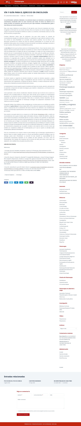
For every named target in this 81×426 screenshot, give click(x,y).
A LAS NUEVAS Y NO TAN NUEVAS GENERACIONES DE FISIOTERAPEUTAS (67, 173)
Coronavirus (63, 77)
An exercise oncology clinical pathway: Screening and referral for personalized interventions (26, 160)
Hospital (71, 100)
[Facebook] (58, 2)
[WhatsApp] (26, 182)
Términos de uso (28, 424)
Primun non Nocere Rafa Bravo (66, 218)
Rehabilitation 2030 (42, 114)
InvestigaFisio (62, 220)
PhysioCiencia (62, 319)
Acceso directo (62, 68)
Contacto (39, 5)
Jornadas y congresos (67, 104)
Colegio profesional (72, 71)
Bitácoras (67, 69)
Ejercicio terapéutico (65, 79)
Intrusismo (67, 102)
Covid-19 (69, 77)
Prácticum (63, 117)
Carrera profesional (63, 71)
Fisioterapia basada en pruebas (67, 88)
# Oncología (18, 174)
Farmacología (63, 85)
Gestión (62, 98)
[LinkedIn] (16, 182)
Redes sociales (64, 119)
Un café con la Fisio (64, 208)
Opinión (61, 150)
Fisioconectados (63, 202)
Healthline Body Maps (64, 193)
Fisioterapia (19, 1)
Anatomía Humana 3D (64, 189)
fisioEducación (32, 5)
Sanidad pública (63, 123)
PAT (60, 169)
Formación (61, 140)
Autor (43, 5)
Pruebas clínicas (63, 114)
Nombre (20, 395)
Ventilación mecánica (63, 127)
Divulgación (62, 136)
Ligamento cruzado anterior (65, 108)
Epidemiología (69, 81)
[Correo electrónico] (31, 182)
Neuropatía (61, 110)
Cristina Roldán (63, 206)
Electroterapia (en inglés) (65, 260)
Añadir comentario (22, 399)
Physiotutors (62, 214)
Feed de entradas (63, 354)
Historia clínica (64, 100)
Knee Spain (62, 204)
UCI (60, 125)
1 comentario (65, 382)
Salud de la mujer (63, 156)
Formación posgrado (65, 95)
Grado (67, 98)
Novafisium (62, 240)
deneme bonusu (63, 341)
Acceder (61, 352)
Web (51, 395)
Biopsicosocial (62, 69)
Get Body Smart (63, 191)
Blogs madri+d (8, 5)
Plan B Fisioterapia (63, 230)
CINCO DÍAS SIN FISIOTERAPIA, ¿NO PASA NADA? (68, 177)
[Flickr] (64, 2)
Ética (73, 128)
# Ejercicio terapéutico (9, 174)
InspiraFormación (63, 282)
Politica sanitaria (65, 112)
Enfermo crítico (62, 81)
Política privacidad (47, 424)
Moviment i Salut (63, 238)
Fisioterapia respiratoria (66, 91)
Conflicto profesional (66, 75)
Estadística (68, 82)
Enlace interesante (63, 138)
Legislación (62, 106)
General (61, 144)
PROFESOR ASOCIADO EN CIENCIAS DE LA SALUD (68, 181)
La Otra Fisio (62, 212)
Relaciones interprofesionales (65, 121)
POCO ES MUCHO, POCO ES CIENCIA (68, 165)
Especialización (62, 82)
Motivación (74, 108)
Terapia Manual (63, 158)
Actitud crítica (68, 68)
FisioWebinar (62, 280)
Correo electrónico (38, 395)
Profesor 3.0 (62, 228)
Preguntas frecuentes (37, 424)
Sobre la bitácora (23, 5)
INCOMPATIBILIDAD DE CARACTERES (63, 381)
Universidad (67, 125)
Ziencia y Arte (62, 224)
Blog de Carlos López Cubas (66, 222)
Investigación (62, 146)
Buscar (74, 12)
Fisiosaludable (62, 232)
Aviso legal (54, 424)
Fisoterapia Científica (64, 236)
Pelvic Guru (62, 297)
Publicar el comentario (23, 414)
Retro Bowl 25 (62, 336)
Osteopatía (72, 110)
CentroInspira (62, 200)
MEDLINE (61, 311)
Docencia (63, 142)
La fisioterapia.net (63, 226)
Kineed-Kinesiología (64, 273)
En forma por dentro (64, 210)
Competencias (62, 73)
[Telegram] (21, 182)
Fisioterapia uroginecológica (65, 93)
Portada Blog (16, 5)
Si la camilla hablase (64, 284)
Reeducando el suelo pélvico (66, 299)
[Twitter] (61, 2)
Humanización (62, 102)
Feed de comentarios (64, 356)
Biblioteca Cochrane (64, 306)
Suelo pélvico (71, 123)
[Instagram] (67, 2)
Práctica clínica (30, 15)
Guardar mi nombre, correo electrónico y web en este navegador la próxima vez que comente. (36, 411)
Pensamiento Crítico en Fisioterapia (67, 216)
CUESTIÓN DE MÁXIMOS (65, 167)
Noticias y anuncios (64, 148)
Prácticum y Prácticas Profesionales (67, 234)
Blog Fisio (61, 242)
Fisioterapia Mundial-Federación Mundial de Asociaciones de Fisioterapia (67, 269)
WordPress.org (63, 358)
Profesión (61, 154)
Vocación (70, 127)
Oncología (66, 110)
